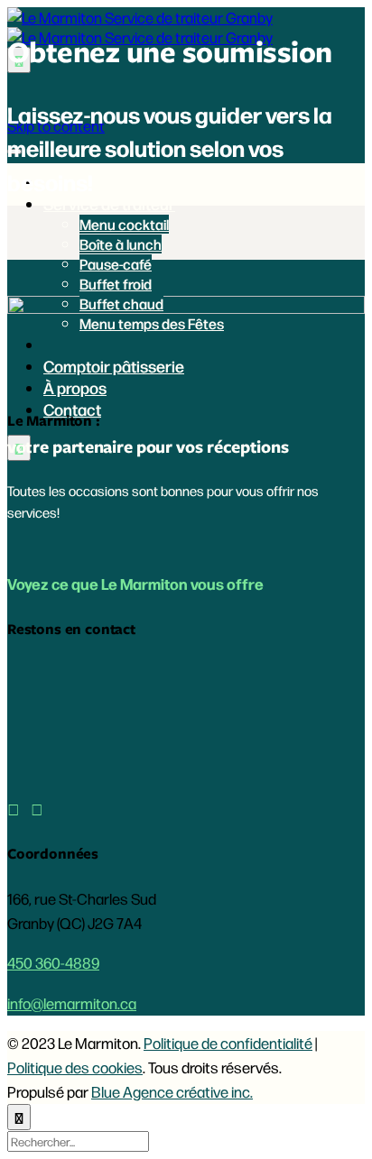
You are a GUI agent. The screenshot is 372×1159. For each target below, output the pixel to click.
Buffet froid (115, 283)
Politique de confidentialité (228, 1043)
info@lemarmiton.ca (71, 1003)
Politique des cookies (75, 1067)
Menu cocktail (124, 224)
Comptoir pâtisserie (113, 365)
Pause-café (115, 263)
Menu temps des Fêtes (151, 323)
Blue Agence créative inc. (172, 1091)
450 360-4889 (53, 962)
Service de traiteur (109, 203)
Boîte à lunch (120, 244)
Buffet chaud (121, 303)
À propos (75, 387)
